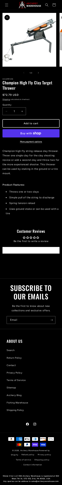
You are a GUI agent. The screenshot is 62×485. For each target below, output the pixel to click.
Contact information (32, 465)
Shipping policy (41, 460)
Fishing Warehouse (17, 402)
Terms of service (23, 460)
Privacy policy (44, 455)
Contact (11, 365)
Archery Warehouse (29, 450)
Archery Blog (14, 395)
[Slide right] (38, 72)
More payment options (31, 141)
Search (11, 350)
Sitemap (11, 387)
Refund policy (27, 455)
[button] (6, 5)
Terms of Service (16, 380)
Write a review (31, 250)
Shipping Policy (15, 410)
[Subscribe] (51, 320)
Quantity (6, 105)
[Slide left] (23, 72)
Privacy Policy (14, 372)
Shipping (6, 99)
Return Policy (14, 357)
